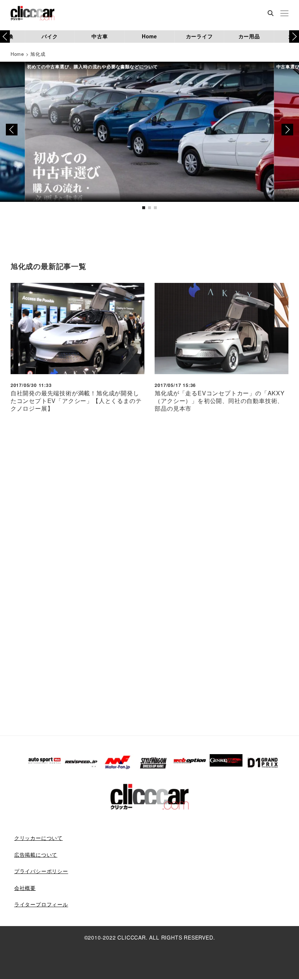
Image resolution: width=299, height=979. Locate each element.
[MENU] (284, 13)
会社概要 (25, 887)
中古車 (100, 36)
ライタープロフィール (41, 904)
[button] (294, 36)
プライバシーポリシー (41, 871)
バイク (50, 36)
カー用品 (249, 36)
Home (149, 36)
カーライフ (199, 36)
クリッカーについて (38, 837)
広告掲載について (35, 854)
